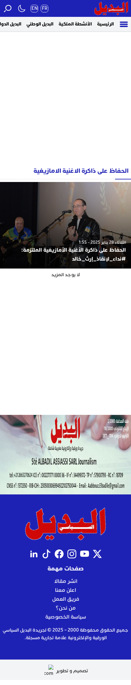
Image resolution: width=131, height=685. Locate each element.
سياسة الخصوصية (65, 616)
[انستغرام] (72, 554)
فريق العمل (65, 599)
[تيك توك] (46, 554)
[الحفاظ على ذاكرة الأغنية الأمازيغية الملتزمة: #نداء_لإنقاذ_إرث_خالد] (65, 225)
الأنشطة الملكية (75, 24)
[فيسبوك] (59, 554)
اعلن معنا (65, 590)
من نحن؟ (66, 608)
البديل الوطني (39, 24)
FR (44, 8)
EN (34, 8)
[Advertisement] (65, 97)
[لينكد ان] (34, 554)
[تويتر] (97, 554)
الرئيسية (105, 24)
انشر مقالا (65, 581)
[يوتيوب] (84, 554)
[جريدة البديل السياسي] (111, 8)
